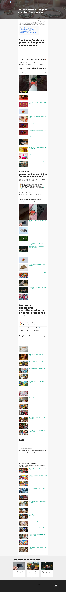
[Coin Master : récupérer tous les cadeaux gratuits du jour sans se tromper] (23, 542)
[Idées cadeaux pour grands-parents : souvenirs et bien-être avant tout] (23, 549)
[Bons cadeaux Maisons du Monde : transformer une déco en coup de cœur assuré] (23, 399)
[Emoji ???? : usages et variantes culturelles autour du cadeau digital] (23, 104)
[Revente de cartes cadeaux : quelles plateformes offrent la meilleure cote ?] (23, 111)
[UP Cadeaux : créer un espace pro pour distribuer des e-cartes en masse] (23, 97)
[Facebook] (54, 586)
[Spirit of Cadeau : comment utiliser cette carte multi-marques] (23, 260)
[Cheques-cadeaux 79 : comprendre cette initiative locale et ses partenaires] (23, 290)
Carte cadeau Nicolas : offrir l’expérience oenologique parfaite (32, 572)
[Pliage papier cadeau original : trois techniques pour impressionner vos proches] (23, 249)
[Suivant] (52, 569)
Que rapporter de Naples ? (23, 73)
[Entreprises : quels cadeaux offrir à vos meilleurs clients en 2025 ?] (23, 119)
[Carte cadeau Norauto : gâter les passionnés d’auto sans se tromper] (23, 349)
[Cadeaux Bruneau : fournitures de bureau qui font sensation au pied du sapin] (23, 426)
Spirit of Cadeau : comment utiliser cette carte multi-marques (38, 257)
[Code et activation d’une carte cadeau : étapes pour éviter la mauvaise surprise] (23, 376)
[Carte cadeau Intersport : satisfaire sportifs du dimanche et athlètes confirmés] (23, 238)
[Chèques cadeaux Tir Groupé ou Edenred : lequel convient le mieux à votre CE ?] (23, 497)
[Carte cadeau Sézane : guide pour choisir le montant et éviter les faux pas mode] (23, 523)
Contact (29, 584)
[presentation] (19, 566)
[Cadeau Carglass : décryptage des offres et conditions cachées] (23, 490)
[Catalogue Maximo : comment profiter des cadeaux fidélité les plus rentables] (23, 283)
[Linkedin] (56, 586)
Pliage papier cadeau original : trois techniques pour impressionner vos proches (47, 573)
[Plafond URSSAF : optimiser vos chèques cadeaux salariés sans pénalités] (23, 503)
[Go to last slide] (14, 569)
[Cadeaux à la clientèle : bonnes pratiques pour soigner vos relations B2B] (23, 164)
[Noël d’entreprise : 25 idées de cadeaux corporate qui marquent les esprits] (23, 419)
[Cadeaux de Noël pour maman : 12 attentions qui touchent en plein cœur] (23, 357)
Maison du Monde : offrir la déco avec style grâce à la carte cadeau (19, 572)
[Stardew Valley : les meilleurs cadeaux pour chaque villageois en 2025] (23, 383)
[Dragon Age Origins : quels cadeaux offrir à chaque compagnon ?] (23, 125)
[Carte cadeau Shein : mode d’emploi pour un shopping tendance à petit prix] (23, 412)
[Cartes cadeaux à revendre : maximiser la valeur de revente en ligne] (23, 483)
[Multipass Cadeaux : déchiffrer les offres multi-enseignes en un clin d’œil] (23, 267)
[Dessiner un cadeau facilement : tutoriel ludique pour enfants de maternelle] (23, 477)
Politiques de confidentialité (13, 584)
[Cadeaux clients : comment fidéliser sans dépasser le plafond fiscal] (23, 230)
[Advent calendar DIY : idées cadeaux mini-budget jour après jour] (23, 297)
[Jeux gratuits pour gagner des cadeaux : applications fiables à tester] (23, 275)
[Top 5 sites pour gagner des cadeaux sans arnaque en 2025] (23, 132)
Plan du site (55, 588)
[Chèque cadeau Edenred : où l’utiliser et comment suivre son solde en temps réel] (23, 432)
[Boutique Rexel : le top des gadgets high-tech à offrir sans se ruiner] (23, 529)
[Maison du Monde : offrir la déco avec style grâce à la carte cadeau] (23, 223)
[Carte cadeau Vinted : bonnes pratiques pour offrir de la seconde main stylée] (23, 510)
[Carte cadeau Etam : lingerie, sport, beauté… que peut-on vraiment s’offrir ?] (23, 393)
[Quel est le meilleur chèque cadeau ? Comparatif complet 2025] (23, 470)
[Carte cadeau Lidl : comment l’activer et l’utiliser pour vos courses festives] (23, 406)
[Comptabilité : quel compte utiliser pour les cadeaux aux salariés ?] (23, 370)
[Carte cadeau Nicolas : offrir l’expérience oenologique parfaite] (23, 363)
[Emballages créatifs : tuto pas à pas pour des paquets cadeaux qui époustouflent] (23, 536)
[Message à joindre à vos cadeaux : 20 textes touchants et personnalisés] (23, 142)
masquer (24, 27)
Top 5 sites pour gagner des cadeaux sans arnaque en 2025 (37, 130)
